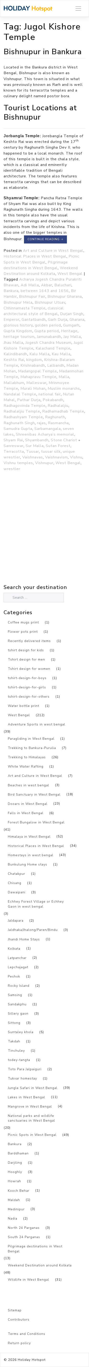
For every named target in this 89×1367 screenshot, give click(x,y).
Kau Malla (61, 354)
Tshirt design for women (29, 668)
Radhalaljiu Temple (22, 411)
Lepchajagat (18, 967)
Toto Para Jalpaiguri (25, 1069)
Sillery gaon (18, 1013)
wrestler (12, 469)
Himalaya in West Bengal (29, 836)
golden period (48, 325)
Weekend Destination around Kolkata (40, 1265)
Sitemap (15, 1310)
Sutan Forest (58, 445)
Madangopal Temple (37, 371)
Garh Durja (57, 319)
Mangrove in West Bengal (30, 1106)
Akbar (46, 285)
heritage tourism (19, 336)
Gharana (77, 319)
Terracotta (14, 451)
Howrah (14, 1181)
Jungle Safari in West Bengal (32, 1088)
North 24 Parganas (24, 1228)
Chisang (14, 883)
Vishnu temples (18, 463)
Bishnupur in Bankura (43, 51)
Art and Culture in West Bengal (53, 250)
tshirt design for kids (26, 650)
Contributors (18, 1319)
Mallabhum (14, 382)
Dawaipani (16, 892)
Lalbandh (55, 365)
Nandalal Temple (20, 394)
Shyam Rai (13, 440)
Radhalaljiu (58, 405)
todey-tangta (19, 1060)
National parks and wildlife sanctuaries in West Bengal (31, 1118)
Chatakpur (16, 873)
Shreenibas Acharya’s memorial (45, 434)
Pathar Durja (29, 400)
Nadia (12, 1218)
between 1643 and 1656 (45, 290)
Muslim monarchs (64, 388)
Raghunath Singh (19, 423)
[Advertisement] (44, 538)
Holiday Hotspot (32, 1359)
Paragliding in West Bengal (31, 738)
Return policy (19, 1343)
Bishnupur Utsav (50, 302)
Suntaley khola (20, 1032)
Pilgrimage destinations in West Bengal (35, 1249)
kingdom (34, 359)
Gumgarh (71, 325)
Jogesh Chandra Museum (48, 342)
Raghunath (55, 417)
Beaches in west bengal (28, 785)
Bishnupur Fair (32, 296)
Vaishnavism (56, 457)
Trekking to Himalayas (27, 757)
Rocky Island (18, 985)
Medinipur (16, 1209)
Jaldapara (15, 920)
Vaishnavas (32, 457)
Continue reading (45, 239)
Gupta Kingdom (18, 331)
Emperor (11, 319)
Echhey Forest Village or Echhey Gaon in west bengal (36, 904)
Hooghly (15, 1172)
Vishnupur (44, 463)
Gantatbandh (34, 319)
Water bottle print (23, 706)
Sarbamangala (47, 428)
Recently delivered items (29, 641)
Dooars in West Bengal (27, 804)
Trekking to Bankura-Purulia (32, 748)
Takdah (14, 1041)
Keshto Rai (14, 359)
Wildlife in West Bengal (28, 1279)
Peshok (14, 976)
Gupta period (46, 331)
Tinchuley (16, 1050)
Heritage (69, 331)
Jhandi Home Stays (24, 939)
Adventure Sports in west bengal (36, 724)
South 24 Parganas (24, 1237)
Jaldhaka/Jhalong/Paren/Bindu (33, 930)
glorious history (18, 325)
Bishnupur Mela (18, 302)
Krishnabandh (32, 365)
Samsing (15, 995)
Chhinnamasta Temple (25, 308)
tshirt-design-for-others (29, 696)
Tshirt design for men (26, 659)
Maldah (14, 1200)
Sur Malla (35, 445)
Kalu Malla (39, 354)
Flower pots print (23, 631)
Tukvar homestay (22, 1078)
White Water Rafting (25, 766)
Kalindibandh (15, 354)
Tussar (32, 451)
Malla (64, 376)
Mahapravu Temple (38, 376)
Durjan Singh (71, 313)
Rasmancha (58, 423)
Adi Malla (30, 285)
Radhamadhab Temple (63, 411)
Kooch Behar (18, 1190)
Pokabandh (53, 400)
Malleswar (36, 382)
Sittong (14, 1023)
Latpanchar (17, 958)
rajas (41, 423)
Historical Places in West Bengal (35, 256)
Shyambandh (37, 440)
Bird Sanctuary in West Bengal (34, 794)
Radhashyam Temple (23, 417)
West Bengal (70, 273)
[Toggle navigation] (78, 8)
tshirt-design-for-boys (27, 678)
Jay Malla (72, 336)
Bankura (11, 290)
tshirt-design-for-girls (27, 687)
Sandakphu (17, 1004)
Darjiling (15, 1162)
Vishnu (76, 457)
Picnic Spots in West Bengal (32, 1135)
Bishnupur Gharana (64, 296)
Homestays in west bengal (30, 855)
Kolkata (14, 948)
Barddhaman (18, 1153)
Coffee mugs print (23, 622)
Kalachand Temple (53, 348)
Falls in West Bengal (25, 813)
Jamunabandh (49, 336)
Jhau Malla (13, 342)
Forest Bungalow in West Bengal (36, 822)
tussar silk (51, 451)
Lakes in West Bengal (26, 1097)
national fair (49, 394)
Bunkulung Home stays (27, 864)
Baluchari (62, 285)
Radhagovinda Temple (25, 405)
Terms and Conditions (26, 1334)
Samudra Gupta (18, 428)
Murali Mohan (33, 388)
